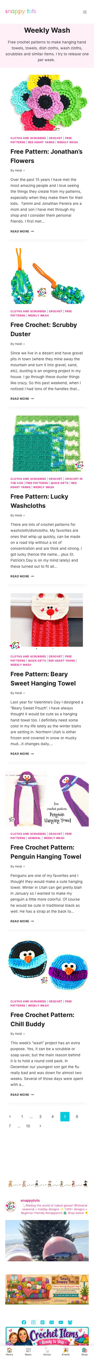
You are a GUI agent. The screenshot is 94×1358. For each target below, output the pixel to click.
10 (28, 1126)
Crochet (56, 138)
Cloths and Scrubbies (28, 138)
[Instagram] (33, 1322)
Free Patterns (37, 483)
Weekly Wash (67, 142)
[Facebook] (23, 1322)
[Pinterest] (42, 1322)
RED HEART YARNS (41, 142)
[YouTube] (60, 1322)
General (34, 838)
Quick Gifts (60, 483)
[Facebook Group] (69, 1322)
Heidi (18, 170)
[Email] (51, 1322)
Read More (22, 231)
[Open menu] (85, 12)
